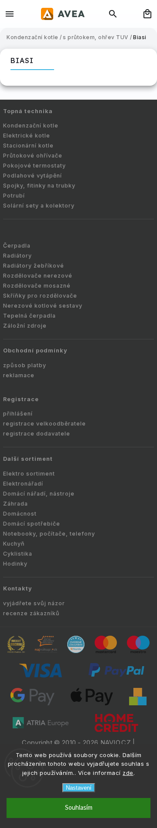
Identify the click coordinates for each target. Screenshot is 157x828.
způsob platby (24, 365)
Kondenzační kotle (30, 125)
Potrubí (14, 195)
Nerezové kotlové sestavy (42, 305)
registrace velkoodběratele (44, 423)
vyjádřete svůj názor (34, 603)
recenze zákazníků (31, 613)
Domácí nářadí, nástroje (39, 493)
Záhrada (15, 503)
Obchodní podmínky (35, 350)
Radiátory (17, 255)
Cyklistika (17, 553)
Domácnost (20, 513)
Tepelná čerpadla (29, 315)
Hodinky (15, 563)
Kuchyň (14, 543)
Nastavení (79, 787)
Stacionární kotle (28, 145)
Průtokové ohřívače (32, 155)
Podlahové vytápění (32, 175)
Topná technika (28, 111)
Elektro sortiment (29, 473)
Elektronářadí (23, 483)
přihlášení (18, 413)
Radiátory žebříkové (33, 265)
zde (128, 772)
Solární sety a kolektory (39, 205)
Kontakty (17, 588)
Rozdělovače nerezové (37, 275)
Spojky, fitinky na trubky (39, 185)
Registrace (21, 399)
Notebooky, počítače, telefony (49, 533)
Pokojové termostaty (34, 165)
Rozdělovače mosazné (37, 285)
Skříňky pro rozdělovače (40, 295)
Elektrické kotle (26, 135)
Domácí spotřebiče (31, 523)
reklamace (18, 375)
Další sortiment (28, 459)
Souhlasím (78, 807)
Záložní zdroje (25, 325)
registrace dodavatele (36, 433)
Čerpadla (17, 245)
